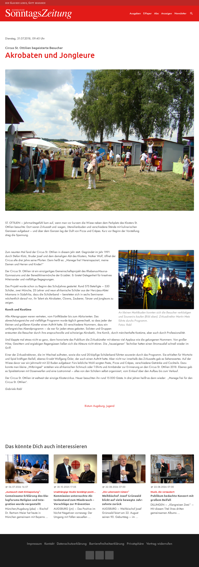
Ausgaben (135, 13)
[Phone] (109, 555)
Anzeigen (166, 13)
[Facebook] (90, 555)
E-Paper (147, 13)
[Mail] (99, 555)
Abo (156, 13)
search (191, 13)
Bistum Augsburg (95, 406)
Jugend (110, 406)
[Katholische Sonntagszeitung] (38, 13)
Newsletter (180, 13)
